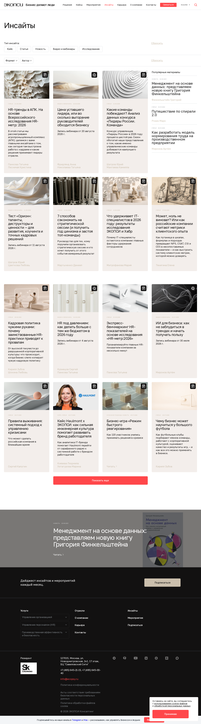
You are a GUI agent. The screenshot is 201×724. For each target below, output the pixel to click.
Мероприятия (93, 5)
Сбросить (157, 43)
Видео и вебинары (64, 48)
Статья (24, 48)
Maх (85, 720)
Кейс (10, 48)
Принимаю (170, 714)
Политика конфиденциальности (79, 684)
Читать (57, 554)
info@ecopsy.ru (69, 679)
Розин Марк (159, 120)
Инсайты (108, 5)
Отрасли (79, 610)
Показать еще (100, 480)
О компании (136, 5)
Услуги (24, 610)
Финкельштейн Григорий (166, 99)
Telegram (76, 720)
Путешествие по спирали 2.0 (174, 113)
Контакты (151, 5)
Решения (67, 5)
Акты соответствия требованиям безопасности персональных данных (80, 695)
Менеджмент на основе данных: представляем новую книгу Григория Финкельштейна (172, 89)
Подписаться (162, 582)
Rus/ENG (184, 5)
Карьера (121, 5)
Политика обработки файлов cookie (77, 705)
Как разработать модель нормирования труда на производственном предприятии (173, 138)
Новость (40, 48)
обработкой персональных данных (172, 706)
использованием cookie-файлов (170, 703)
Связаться (168, 4)
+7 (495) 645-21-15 (70, 670)
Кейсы (79, 5)
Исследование (91, 48)
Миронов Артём (161, 148)
